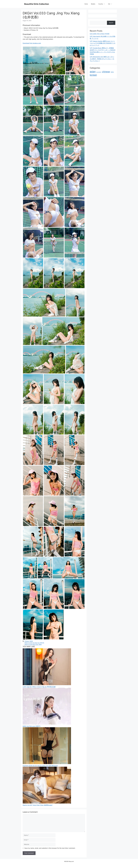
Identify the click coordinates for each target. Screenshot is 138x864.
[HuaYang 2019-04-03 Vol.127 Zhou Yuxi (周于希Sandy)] (47, 763)
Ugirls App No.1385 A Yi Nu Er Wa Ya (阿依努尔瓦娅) (39, 687)
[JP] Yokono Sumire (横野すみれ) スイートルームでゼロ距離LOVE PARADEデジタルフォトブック (102, 43)
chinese (106, 71)
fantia (112, 72)
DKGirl (31, 641)
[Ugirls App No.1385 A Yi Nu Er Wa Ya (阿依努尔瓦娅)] (47, 684)
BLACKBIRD (98, 72)
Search (111, 23)
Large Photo (27, 74)
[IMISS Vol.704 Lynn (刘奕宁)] (47, 724)
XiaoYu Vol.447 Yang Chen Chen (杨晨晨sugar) (37, 805)
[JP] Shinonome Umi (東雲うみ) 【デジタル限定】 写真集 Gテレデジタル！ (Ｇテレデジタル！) (102, 59)
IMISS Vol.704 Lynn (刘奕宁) (31, 726)
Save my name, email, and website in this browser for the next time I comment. (49, 848)
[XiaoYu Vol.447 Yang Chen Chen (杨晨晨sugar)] (47, 803)
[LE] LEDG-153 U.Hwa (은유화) (99, 34)
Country (100, 4)
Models (93, 4)
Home (86, 4)
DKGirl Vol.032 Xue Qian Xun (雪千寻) (34, 642)
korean (93, 75)
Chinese (27, 641)
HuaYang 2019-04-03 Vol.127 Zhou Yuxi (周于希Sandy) (40, 765)
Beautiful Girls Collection (36, 4)
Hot (109, 4)
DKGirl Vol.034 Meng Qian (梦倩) (33, 644)
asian (93, 71)
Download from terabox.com (32, 43)
